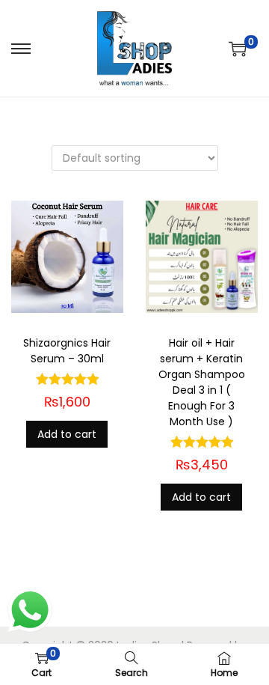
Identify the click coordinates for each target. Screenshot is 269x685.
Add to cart (66, 434)
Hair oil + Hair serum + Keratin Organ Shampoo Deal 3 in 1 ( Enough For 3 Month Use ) (201, 382)
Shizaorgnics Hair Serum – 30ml (67, 350)
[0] (238, 49)
